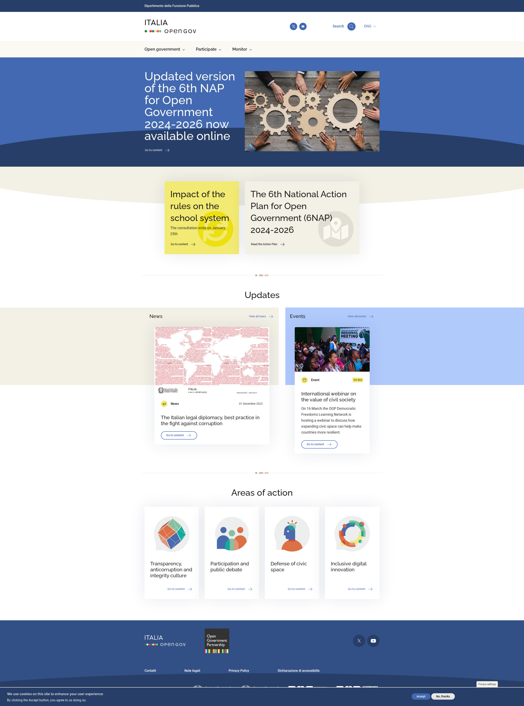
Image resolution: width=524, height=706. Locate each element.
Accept (421, 696)
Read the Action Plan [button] (264, 244)
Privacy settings (487, 684)
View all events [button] (357, 316)
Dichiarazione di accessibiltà (299, 671)
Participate (206, 49)
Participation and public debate (229, 567)
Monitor (239, 49)
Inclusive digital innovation (348, 567)
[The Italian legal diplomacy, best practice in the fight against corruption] (211, 361)
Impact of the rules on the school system (199, 206)
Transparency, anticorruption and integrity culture (171, 569)
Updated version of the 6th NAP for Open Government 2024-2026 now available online (190, 106)
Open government (162, 49)
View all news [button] (258, 316)
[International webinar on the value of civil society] (332, 349)
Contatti (150, 671)
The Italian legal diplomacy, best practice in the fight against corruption (210, 420)
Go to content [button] (154, 149)
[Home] (170, 26)
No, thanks (443, 696)
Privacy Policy (239, 671)
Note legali (192, 671)
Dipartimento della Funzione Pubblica (172, 6)
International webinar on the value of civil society (328, 397)
